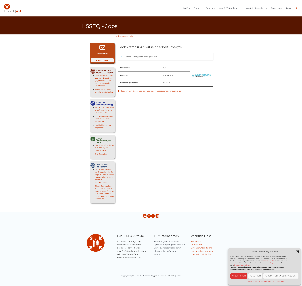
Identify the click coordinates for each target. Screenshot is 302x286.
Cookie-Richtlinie (269, 261)
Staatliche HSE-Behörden (129, 245)
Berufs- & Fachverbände (128, 248)
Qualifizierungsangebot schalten (169, 245)
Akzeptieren (239, 276)
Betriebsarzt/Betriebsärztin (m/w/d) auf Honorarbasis (104, 147)
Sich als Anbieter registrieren (167, 248)
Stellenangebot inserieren (166, 241)
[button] (297, 251)
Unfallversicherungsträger (129, 241)
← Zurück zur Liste (124, 36)
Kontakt (158, 254)
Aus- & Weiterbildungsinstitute (132, 251)
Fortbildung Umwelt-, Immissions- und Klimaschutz (104, 118)
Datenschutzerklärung (242, 265)
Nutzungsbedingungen (202, 251)
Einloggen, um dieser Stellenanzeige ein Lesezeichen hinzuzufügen (150, 91)
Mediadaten (196, 241)
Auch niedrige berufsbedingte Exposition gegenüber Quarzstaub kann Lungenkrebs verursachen (104, 80)
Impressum (274, 263)
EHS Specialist (101, 154)
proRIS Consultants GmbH (164, 276)
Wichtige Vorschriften (127, 254)
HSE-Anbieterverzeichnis (129, 257)
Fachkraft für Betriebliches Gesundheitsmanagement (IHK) (104, 109)
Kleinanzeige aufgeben (165, 251)
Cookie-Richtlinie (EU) (201, 254)
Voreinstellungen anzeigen (281, 276)
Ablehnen (255, 276)
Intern (178, 276)
